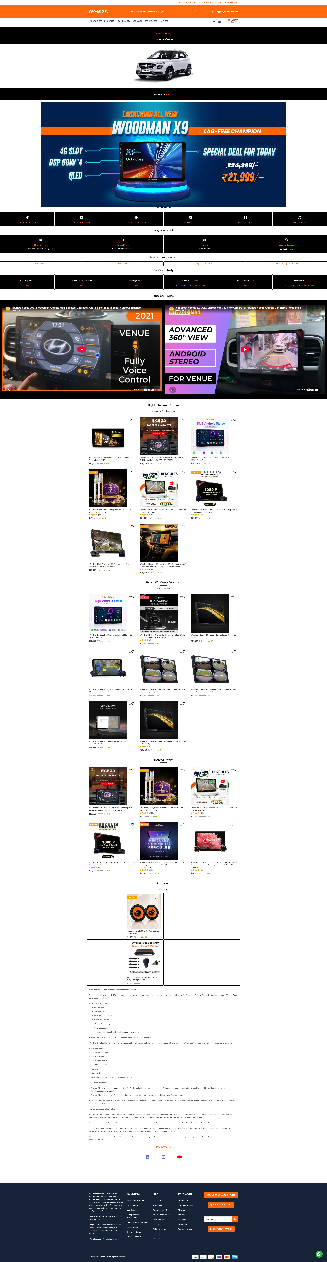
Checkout (182, 1219)
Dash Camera (132, 1205)
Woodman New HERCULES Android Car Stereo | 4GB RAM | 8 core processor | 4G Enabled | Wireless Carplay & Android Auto (163, 864)
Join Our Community (186, 1205)
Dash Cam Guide (159, 1219)
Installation (157, 1205)
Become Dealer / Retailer (137, 1222)
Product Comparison (135, 1236)
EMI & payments (159, 1229)
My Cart (181, 1215)
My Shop (181, 1210)
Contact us (157, 1200)
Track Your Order (185, 1229)
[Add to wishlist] (132, 419)
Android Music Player (135, 1200)
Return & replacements (162, 1215)
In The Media (132, 1227)
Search (196, 11)
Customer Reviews (134, 1232)
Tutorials (156, 1238)
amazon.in (111, 1091)
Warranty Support (160, 1210)
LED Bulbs (131, 1210)
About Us (156, 1224)
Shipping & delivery (160, 1234)
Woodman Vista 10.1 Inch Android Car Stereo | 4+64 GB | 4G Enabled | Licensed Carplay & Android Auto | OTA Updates (214, 864)
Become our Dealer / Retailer (221, 1195)
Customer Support (222, 1229)
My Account (183, 1200)
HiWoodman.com (102, 1256)
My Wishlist (183, 1224)
